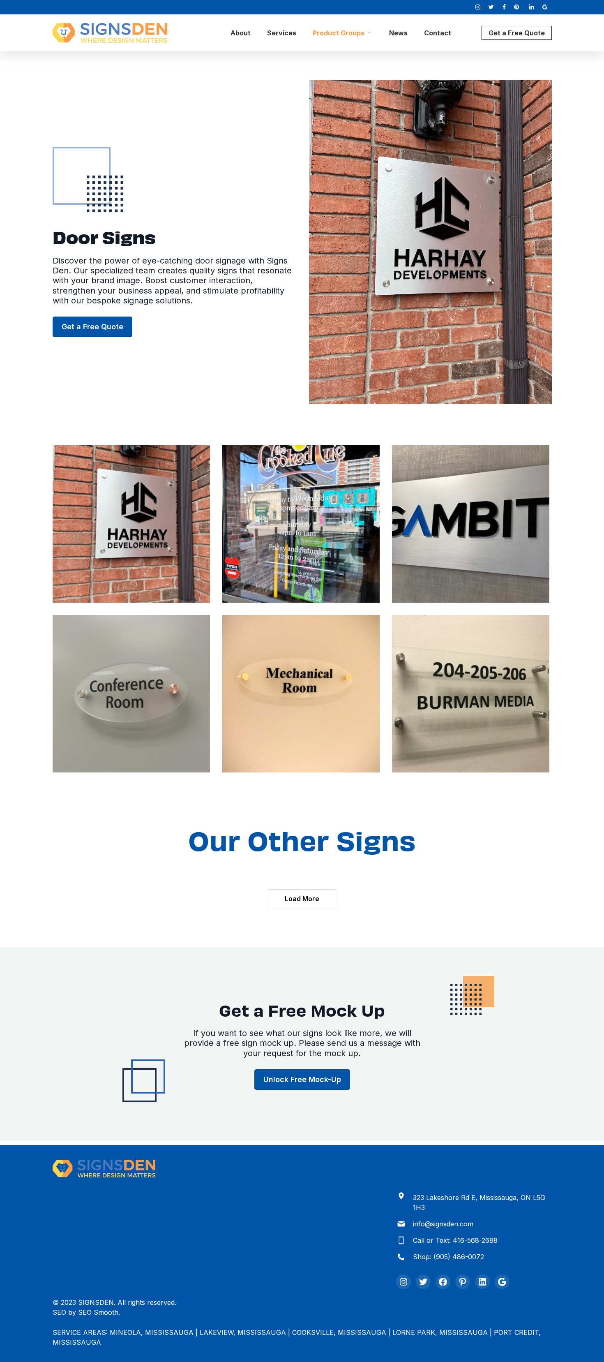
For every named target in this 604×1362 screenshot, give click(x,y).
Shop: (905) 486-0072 (448, 1257)
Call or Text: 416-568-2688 (455, 1240)
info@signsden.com (443, 1224)
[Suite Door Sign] (470, 524)
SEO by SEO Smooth (85, 1312)
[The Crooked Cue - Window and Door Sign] (301, 524)
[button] (92, 327)
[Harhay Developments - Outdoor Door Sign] (131, 524)
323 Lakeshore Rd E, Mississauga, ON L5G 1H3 (479, 1202)
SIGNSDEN (96, 1302)
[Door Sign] (301, 693)
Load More (302, 899)
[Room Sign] (131, 693)
